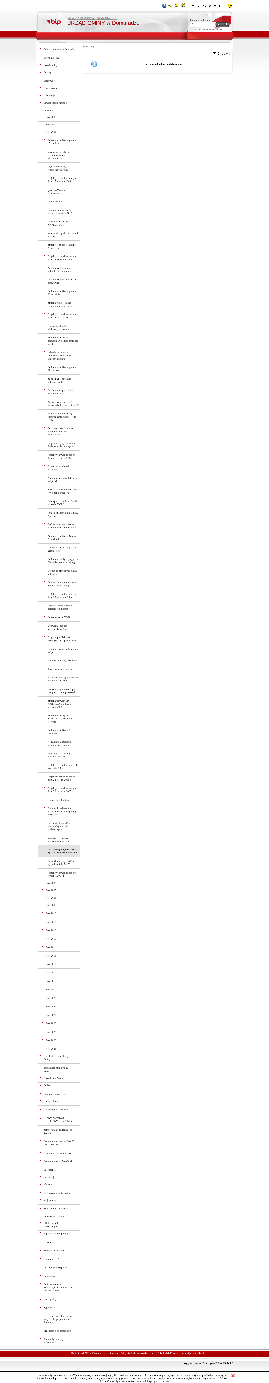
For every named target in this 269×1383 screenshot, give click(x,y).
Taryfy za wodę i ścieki (60, 668)
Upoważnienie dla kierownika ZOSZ (57, 627)
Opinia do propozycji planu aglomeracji (62, 549)
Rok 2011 (51, 921)
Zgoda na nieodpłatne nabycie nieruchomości (60, 269)
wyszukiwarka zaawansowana (208, 29)
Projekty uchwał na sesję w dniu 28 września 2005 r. (62, 258)
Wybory (48, 1184)
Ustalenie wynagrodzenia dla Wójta (63, 650)
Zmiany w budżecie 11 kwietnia (60, 732)
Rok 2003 (51, 117)
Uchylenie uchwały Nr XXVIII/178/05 (59, 223)
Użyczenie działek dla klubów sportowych (59, 327)
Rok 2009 (51, 904)
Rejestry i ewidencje (54, 1215)
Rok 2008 (51, 897)
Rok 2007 (51, 890)
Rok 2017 (51, 972)
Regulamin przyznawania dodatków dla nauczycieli (61, 445)
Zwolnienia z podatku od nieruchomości (61, 392)
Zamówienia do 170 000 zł (58, 1161)
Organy (47, 72)
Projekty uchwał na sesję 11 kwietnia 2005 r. (62, 767)
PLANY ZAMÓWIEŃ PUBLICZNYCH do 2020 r (58, 1120)
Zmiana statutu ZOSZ (59, 617)
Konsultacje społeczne (56, 1208)
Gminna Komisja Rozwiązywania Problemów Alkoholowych (58, 1287)
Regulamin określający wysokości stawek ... (60, 755)
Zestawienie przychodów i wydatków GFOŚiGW (62, 863)
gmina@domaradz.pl (192, 1353)
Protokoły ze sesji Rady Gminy (56, 1058)
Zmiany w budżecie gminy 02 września (62, 293)
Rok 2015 (51, 955)
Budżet (47, 1085)
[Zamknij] (233, 1376)
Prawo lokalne (51, 88)
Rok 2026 (51, 1040)
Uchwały (48, 109)
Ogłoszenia (50, 1169)
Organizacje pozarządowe (57, 1330)
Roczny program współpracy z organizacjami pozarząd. (63, 691)
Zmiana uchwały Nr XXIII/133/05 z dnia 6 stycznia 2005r (59, 703)
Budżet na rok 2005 (58, 799)
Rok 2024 (51, 1031)
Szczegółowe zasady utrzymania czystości (59, 839)
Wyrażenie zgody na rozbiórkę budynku (58, 168)
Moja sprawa (50, 1200)
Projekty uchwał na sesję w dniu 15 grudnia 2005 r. (62, 180)
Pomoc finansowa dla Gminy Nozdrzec (63, 514)
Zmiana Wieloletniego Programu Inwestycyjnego (61, 304)
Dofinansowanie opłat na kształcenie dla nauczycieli (62, 526)
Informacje (49, 95)
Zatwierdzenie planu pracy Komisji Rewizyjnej (62, 584)
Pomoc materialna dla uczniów (59, 468)
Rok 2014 (51, 947)
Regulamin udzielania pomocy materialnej (59, 743)
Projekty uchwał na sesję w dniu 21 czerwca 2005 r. (62, 456)
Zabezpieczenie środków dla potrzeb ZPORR (63, 503)
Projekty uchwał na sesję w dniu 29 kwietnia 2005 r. (62, 596)
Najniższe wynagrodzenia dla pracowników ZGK (63, 679)
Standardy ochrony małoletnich (54, 1341)
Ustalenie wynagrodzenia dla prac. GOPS (63, 281)
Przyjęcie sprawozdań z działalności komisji (60, 607)
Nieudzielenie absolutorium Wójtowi (62, 479)
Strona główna (51, 57)
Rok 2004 (51, 124)
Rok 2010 (51, 913)
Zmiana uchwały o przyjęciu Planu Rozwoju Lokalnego (63, 561)
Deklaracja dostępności (56, 1267)
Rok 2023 (51, 1023)
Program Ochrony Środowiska (57, 191)
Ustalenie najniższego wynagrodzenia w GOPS (60, 211)
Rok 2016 (51, 964)
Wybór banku (55, 201)
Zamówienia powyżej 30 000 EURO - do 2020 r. (59, 1143)
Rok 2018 (51, 981)
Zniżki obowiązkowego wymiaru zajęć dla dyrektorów (60, 431)
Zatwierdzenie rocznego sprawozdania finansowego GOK (62, 416)
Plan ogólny (50, 1299)
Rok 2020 (51, 998)
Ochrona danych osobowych (59, 49)
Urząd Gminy (51, 65)
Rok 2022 (51, 1014)
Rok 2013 (51, 938)
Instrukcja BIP (51, 1258)
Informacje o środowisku (57, 1192)
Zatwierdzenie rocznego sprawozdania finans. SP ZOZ (63, 403)
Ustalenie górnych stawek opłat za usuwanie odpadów (63, 851)
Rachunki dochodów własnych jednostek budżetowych (59, 826)
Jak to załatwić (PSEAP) (56, 1109)
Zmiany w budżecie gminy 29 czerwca (62, 369)
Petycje (47, 1242)
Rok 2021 (51, 1006)
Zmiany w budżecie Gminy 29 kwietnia (62, 537)
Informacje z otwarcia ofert (58, 1152)
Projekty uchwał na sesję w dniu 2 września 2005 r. (62, 316)
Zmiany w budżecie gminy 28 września (62, 246)
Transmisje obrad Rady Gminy (56, 1069)
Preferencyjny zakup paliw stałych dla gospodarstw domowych (58, 1319)
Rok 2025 (51, 1048)
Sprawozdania (51, 1101)
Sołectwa (48, 80)
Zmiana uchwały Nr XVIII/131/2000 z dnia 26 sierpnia (61, 718)
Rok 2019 (51, 989)
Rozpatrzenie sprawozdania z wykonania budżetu (63, 491)
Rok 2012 (51, 930)
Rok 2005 (51, 131)
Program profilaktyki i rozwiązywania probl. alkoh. (63, 639)
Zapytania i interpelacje (56, 1233)
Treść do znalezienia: (201, 20)
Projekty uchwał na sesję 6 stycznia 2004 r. (62, 874)
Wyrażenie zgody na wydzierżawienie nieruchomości (58, 155)
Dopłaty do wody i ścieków (62, 660)
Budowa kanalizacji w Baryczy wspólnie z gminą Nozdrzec (62, 811)
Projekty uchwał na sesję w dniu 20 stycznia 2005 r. (62, 790)
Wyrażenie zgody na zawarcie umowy (63, 235)
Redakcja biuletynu (54, 1250)
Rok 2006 (51, 883)
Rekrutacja (49, 1177)
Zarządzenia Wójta (54, 1078)
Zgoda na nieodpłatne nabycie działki (59, 380)
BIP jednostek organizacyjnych (52, 1225)
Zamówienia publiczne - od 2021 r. (58, 1131)
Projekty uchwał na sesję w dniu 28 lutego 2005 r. (62, 778)
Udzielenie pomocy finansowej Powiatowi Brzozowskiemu (59, 355)
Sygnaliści (49, 1307)
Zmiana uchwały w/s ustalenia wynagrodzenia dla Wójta (63, 340)
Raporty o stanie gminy (56, 1093)
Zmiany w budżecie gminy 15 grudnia (62, 142)
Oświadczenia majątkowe (57, 102)
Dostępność (50, 1275)
